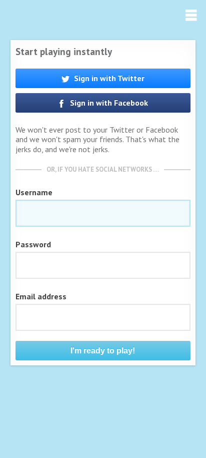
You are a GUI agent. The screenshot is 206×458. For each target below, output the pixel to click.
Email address (41, 296)
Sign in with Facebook (108, 103)
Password (33, 244)
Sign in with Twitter (108, 78)
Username (34, 192)
